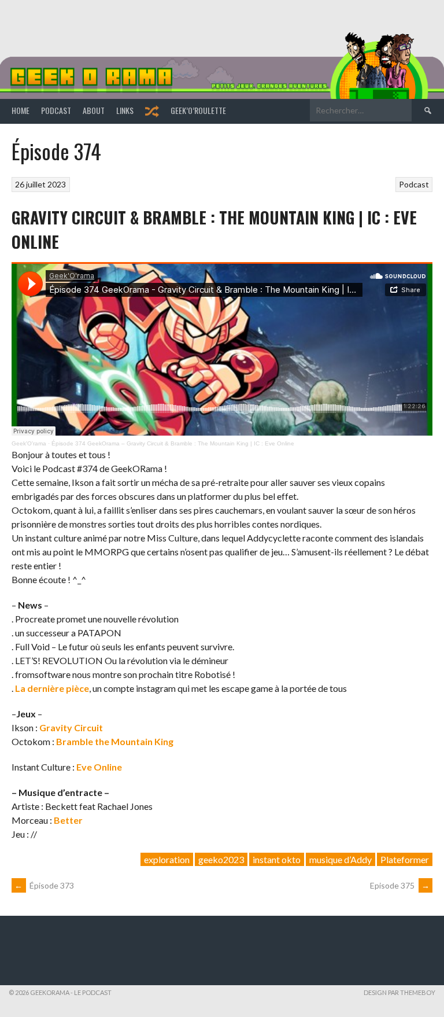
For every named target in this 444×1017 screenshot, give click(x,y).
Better (68, 820)
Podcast (56, 110)
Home (20, 110)
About (94, 110)
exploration (167, 859)
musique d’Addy (340, 859)
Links (125, 110)
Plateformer (404, 859)
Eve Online (99, 766)
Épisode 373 (44, 885)
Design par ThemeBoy (399, 992)
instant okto (277, 859)
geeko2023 (221, 859)
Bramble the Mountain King (114, 741)
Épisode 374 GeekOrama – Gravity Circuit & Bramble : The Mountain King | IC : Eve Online (172, 443)
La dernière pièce (52, 688)
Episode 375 (400, 885)
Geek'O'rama (29, 443)
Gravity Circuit (71, 727)
